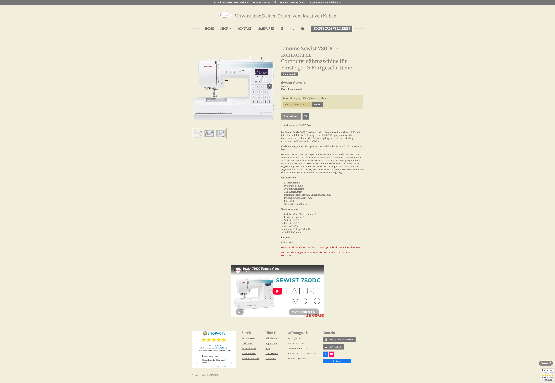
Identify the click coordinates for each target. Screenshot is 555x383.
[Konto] (282, 29)
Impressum (271, 343)
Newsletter (271, 358)
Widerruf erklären (250, 358)
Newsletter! (546, 363)
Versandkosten (249, 348)
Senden (317, 104)
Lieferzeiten (247, 343)
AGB (268, 348)
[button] (197, 133)
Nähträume (271, 338)
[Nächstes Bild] (269, 86)
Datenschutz (272, 353)
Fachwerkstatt (249, 338)
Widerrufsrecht (249, 353)
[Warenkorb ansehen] (302, 29)
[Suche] (292, 28)
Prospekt (285, 237)
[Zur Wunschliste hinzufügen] (306, 116)
